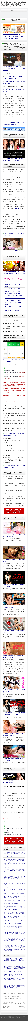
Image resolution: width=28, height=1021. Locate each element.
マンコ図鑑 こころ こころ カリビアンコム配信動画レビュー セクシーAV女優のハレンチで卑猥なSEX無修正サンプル (14, 883)
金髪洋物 (14, 996)
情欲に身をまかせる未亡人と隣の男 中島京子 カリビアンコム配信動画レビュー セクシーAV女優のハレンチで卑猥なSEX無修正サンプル (8, 1005)
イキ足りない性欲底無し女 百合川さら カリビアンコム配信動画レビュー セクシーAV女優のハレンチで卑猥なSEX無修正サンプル (14, 933)
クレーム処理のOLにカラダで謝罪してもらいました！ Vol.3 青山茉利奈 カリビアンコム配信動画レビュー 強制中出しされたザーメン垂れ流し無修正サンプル (14, 908)
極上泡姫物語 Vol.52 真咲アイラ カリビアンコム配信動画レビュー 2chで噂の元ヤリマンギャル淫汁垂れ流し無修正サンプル (14, 889)
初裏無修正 (20, 993)
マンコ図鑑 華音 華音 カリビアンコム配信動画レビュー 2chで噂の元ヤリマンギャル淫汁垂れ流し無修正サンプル (14, 928)
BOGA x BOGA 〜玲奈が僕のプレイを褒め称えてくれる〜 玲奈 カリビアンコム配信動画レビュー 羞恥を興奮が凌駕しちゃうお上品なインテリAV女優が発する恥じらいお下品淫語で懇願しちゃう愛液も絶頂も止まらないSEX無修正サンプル (14, 948)
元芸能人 (15, 993)
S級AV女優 (5, 993)
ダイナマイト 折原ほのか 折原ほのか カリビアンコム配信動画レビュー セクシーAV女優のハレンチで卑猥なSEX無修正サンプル (20, 1005)
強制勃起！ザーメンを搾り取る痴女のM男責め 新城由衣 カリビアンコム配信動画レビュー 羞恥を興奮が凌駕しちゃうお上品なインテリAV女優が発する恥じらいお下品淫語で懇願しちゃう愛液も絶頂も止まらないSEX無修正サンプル (14, 862)
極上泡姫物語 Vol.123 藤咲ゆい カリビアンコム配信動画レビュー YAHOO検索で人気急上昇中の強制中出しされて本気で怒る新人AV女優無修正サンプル (14, 980)
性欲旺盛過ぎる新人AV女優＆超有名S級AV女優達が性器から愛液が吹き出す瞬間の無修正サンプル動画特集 (14, 4)
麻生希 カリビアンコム (20, 998)
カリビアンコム (10, 993)
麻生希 (17, 996)
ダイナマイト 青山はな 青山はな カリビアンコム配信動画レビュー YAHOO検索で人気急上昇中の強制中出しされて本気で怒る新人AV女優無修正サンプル (14, 902)
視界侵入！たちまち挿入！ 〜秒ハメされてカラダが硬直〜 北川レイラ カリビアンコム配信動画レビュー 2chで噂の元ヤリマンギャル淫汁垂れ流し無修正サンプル (14, 922)
